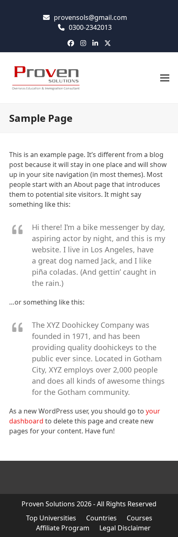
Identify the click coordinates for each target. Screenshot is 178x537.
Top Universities (51, 517)
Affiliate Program (62, 527)
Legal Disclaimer (125, 527)
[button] (164, 77)
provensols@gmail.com (90, 17)
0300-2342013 (90, 27)
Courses (139, 517)
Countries (101, 517)
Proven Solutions (48, 503)
